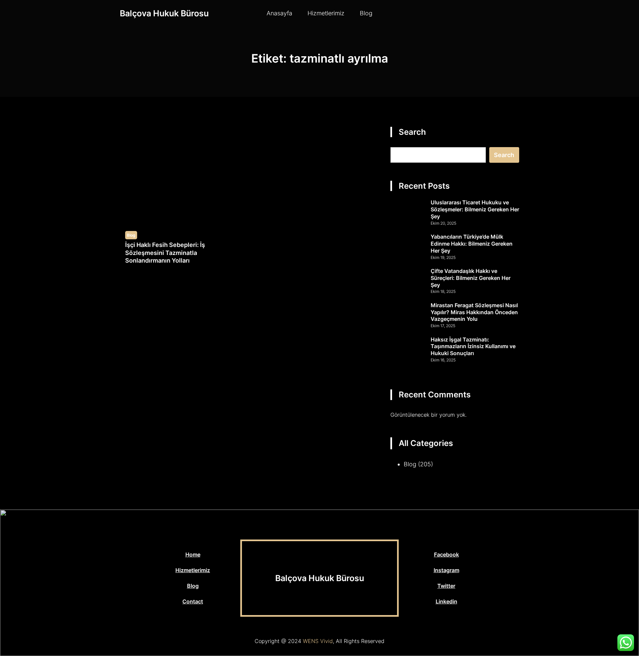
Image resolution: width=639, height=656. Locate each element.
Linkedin (446, 601)
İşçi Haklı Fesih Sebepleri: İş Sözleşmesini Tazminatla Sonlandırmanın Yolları (165, 252)
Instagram (446, 570)
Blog (131, 235)
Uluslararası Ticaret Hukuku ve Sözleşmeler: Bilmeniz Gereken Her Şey (475, 209)
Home (192, 554)
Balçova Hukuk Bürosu (164, 13)
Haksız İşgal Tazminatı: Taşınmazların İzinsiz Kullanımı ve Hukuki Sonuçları (473, 346)
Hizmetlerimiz (192, 570)
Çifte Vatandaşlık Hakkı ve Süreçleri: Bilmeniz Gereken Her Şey (471, 278)
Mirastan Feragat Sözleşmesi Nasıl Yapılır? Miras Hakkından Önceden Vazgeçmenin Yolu (474, 312)
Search (504, 154)
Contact (192, 601)
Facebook (446, 554)
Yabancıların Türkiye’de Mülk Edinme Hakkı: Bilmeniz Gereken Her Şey (472, 243)
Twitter (446, 585)
